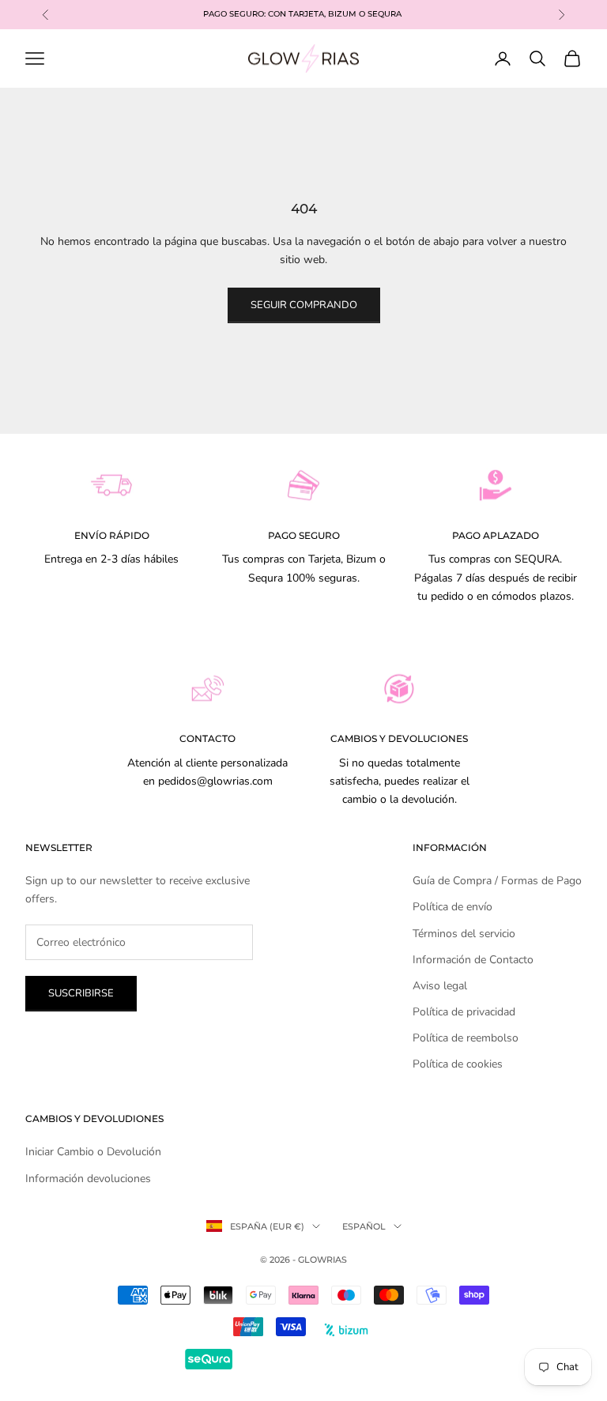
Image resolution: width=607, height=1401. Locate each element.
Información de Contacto (473, 959)
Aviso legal (440, 985)
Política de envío (452, 906)
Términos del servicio (464, 933)
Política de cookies (458, 1063)
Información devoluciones (88, 1178)
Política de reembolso (465, 1037)
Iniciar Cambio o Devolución (93, 1151)
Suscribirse (81, 993)
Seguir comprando (304, 305)
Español (364, 1226)
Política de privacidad (464, 1011)
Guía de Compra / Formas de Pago (497, 880)
